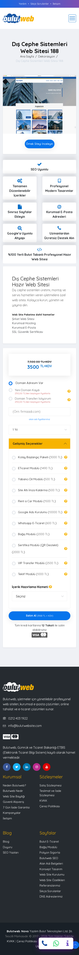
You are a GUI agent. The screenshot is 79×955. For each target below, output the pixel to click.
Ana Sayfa (27, 56)
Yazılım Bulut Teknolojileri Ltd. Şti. (46, 931)
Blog (6, 841)
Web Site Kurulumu (52, 874)
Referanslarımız (50, 885)
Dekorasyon (46, 56)
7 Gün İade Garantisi (16, 807)
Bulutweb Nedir (13, 791)
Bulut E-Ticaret (49, 841)
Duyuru (7, 847)
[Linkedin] (26, 767)
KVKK (43, 800)
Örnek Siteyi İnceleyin (39, 144)
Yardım (22, 3)
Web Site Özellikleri (52, 880)
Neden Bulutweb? (14, 785)
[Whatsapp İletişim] (56, 943)
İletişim (56, 3)
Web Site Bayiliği (14, 796)
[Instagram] (36, 767)
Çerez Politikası (50, 806)
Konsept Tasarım (51, 869)
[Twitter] (17, 767)
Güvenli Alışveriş (13, 802)
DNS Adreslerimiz (51, 896)
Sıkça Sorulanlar (39, 3)
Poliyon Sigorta (50, 852)
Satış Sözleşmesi (51, 785)
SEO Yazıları (11, 852)
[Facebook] (7, 767)
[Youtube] (46, 767)
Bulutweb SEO (49, 858)
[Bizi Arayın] (44, 943)
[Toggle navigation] (72, 18)
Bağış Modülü (48, 847)
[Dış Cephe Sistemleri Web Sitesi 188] (39, 104)
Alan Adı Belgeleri (51, 863)
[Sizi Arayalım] (67, 943)
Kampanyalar (12, 813)
